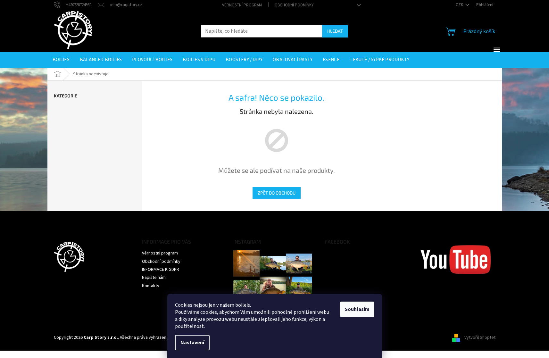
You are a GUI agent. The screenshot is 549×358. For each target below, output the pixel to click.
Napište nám (154, 277)
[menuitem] (61, 60)
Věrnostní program (242, 5)
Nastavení (192, 342)
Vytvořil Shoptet (479, 337)
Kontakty (150, 286)
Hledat (335, 31)
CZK (460, 5)
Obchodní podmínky (294, 5)
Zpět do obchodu (276, 193)
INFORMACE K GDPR (160, 269)
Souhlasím (357, 309)
